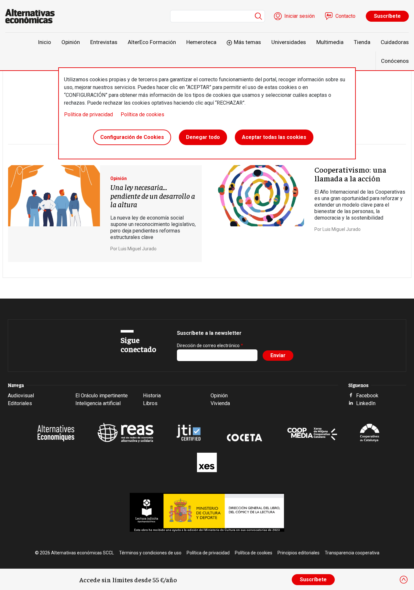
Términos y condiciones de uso (150, 552)
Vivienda (220, 403)
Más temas (247, 42)
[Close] (403, 579)
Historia (152, 395)
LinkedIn (366, 403)
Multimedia (329, 42)
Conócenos (395, 61)
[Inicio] (32, 16)
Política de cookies (142, 114)
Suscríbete (387, 16)
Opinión (70, 42)
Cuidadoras (395, 42)
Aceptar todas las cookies (274, 137)
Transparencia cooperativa (352, 552)
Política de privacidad (88, 114)
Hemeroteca (201, 42)
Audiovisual (21, 395)
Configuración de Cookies (132, 137)
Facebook (367, 395)
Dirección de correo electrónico (208, 345)
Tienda (362, 42)
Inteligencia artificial (98, 403)
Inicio (44, 42)
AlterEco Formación (152, 42)
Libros (150, 403)
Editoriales (20, 403)
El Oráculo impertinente (101, 395)
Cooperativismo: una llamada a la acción (350, 174)
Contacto (345, 16)
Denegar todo (203, 137)
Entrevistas (103, 42)
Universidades (288, 42)
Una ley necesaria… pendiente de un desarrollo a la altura (152, 195)
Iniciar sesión (299, 16)
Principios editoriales (299, 552)
